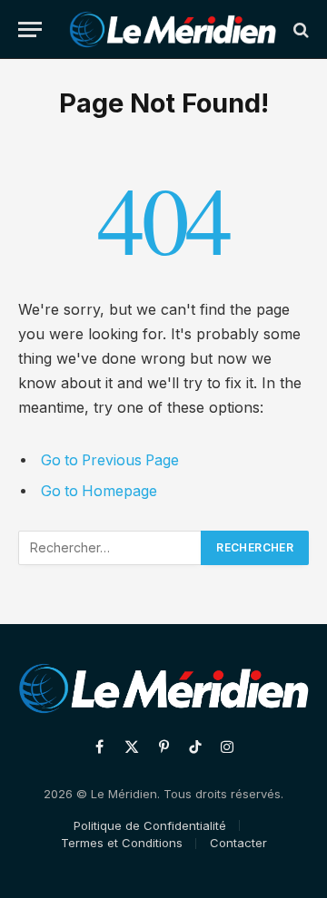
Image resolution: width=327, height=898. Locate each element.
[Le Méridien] (172, 29)
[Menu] (30, 29)
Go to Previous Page (110, 460)
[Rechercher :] (110, 548)
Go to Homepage (99, 491)
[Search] (299, 29)
